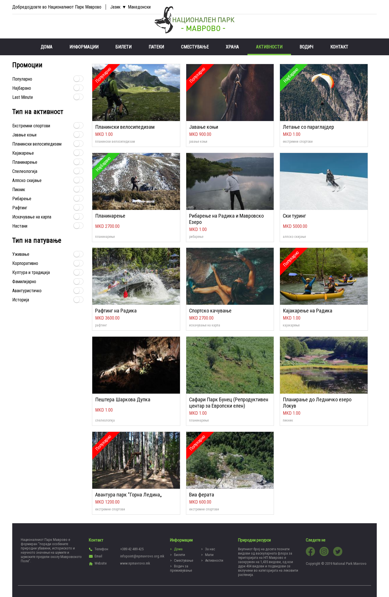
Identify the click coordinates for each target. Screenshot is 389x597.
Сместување (195, 47)
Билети (124, 47)
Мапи (209, 555)
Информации (84, 47)
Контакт (339, 47)
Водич (306, 47)
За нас (210, 549)
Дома (46, 47)
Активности (269, 47)
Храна (232, 47)
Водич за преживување (181, 568)
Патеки (156, 47)
